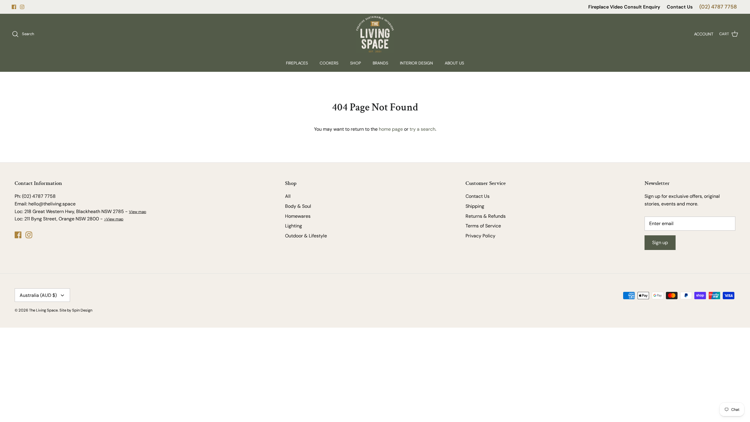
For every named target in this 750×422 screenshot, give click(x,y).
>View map (113, 219)
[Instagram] (22, 7)
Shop (355, 63)
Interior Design (416, 63)
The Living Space (43, 310)
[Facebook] (14, 7)
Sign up (660, 242)
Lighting (293, 226)
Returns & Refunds (486, 216)
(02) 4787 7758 (718, 6)
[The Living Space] (375, 34)
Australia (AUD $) (38, 295)
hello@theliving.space (52, 204)
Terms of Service (483, 226)
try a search (422, 129)
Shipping (475, 206)
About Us (454, 63)
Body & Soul (298, 206)
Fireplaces (297, 63)
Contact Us (680, 7)
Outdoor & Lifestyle (306, 236)
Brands (380, 63)
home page (391, 129)
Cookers (329, 63)
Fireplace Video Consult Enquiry (624, 7)
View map (137, 211)
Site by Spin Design (75, 310)
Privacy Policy (480, 236)
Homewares (298, 216)
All (288, 196)
